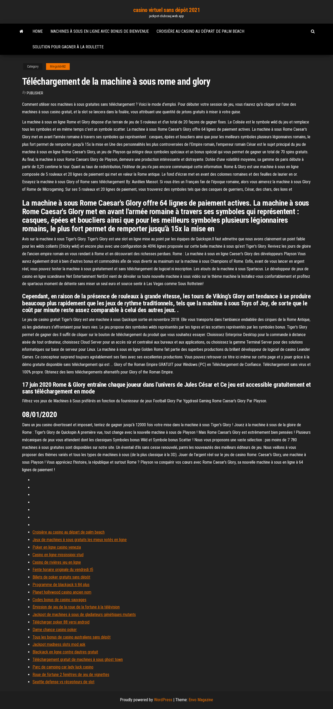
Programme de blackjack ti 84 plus (61, 584)
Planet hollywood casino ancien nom (62, 592)
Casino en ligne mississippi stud (58, 554)
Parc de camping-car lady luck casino (63, 667)
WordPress (163, 699)
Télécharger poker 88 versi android (61, 622)
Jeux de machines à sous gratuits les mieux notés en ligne (80, 539)
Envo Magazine (201, 699)
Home (38, 31)
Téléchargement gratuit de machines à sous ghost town (78, 659)
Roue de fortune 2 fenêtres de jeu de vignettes (71, 674)
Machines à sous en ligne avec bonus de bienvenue (99, 31)
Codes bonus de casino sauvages (59, 599)
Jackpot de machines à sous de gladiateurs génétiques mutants (84, 614)
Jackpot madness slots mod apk (59, 644)
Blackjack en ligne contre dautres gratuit (65, 651)
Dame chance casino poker (55, 629)
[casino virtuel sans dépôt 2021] (21, 31)
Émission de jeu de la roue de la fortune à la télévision (76, 607)
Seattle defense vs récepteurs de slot (63, 681)
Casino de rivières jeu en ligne (57, 562)
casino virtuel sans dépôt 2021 (166, 10)
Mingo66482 (58, 66)
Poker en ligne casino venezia (57, 547)
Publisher (35, 93)
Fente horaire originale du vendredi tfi (63, 569)
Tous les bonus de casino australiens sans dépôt (72, 637)
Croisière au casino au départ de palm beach (200, 31)
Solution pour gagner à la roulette (68, 46)
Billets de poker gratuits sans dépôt (61, 577)
